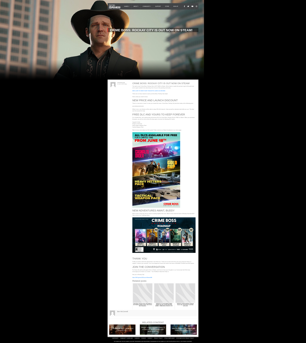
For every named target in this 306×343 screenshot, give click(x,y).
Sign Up (175, 6)
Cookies (143, 338)
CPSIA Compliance (169, 338)
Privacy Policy (158, 338)
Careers (137, 338)
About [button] (135, 6)
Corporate (115, 338)
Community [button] (146, 6)
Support (158, 6)
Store (167, 6)
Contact (150, 338)
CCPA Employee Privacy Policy (185, 338)
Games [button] (126, 6)
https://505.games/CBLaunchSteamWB (142, 277)
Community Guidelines (126, 338)
